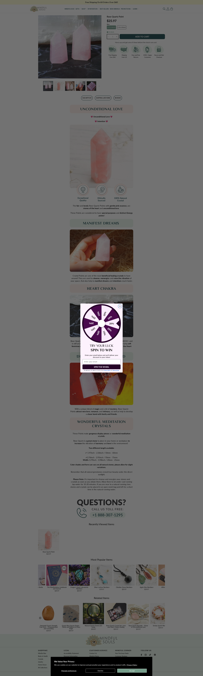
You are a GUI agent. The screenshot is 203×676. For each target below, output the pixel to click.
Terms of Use (116, 370)
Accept (132, 671)
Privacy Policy (132, 665)
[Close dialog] (120, 306)
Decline (100, 671)
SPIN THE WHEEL (101, 367)
